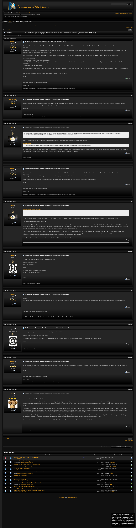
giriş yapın (21, 12)
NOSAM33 (112, 491)
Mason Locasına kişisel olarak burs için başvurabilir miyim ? (27, 483)
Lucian (111, 458)
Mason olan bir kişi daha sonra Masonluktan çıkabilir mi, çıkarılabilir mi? (30, 472)
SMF (61, 496)
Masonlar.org (61, 497)
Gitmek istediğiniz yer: (105, 446)
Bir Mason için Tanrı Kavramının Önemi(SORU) (24, 486)
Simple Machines (72, 496)
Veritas (18, 466)
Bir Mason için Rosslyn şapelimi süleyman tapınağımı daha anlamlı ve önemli (45, 41)
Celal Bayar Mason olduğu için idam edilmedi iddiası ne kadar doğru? (29, 490)
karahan (12, 41)
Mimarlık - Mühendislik (24, 477)
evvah (18, 491)
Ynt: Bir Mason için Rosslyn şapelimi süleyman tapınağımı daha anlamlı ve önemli (47, 99)
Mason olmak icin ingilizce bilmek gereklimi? (24, 461)
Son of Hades (113, 466)
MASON (19, 458)
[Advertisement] (68, 513)
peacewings (12, 99)
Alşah (111, 484)
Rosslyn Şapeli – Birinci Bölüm (20, 475)
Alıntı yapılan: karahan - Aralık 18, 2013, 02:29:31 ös (32, 209)
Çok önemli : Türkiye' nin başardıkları (22, 468)
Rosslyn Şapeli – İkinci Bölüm (20, 479)
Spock (12, 127)
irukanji (12, 255)
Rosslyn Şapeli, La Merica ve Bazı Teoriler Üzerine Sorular (27, 464)
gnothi (111, 473)
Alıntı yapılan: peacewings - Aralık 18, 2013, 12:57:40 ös (33, 131)
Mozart (18, 469)
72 (23, 458)
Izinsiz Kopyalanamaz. (72, 497)
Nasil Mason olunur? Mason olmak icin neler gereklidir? (26, 457)
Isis (110, 477)
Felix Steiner (112, 462)
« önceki (127, 27)
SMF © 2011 (65, 496)
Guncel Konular (23, 469)
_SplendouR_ (20, 488)
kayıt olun (28, 12)
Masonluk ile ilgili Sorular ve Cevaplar (32, 458)
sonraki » (131, 27)
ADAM (12, 393)
